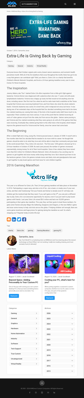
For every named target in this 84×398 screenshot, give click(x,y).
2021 (48, 340)
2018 (48, 355)
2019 (48, 350)
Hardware (14, 328)
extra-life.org (34, 213)
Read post (14, 296)
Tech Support (16, 349)
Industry (30, 66)
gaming (30, 230)
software (14, 344)
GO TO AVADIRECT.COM (29, 4)
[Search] (65, 4)
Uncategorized (16, 359)
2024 (48, 324)
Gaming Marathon (43, 230)
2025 (48, 319)
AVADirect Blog (16, 11)
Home (8, 11)
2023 (48, 329)
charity (10, 230)
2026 (48, 313)
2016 (48, 366)
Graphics (14, 323)
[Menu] (74, 4)
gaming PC (57, 230)
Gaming (11, 66)
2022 (48, 334)
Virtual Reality (41, 66)
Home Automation (18, 334)
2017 (48, 361)
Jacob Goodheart (28, 277)
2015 (48, 371)
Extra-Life (20, 230)
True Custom (16, 354)
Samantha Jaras (23, 50)
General (20, 66)
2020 (48, 345)
